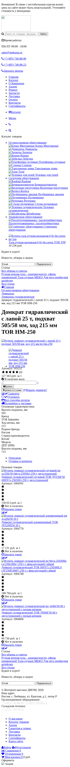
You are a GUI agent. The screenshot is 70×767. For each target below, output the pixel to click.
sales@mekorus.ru (11, 52)
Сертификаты (17, 105)
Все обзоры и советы (14, 270)
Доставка (14, 96)
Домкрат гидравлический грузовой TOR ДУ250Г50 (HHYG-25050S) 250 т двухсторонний (33, 478)
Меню (12, 118)
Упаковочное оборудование (25, 216)
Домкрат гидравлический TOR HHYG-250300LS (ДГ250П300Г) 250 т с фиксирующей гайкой (31, 569)
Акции (13, 86)
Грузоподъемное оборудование (27, 142)
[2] (6, 372)
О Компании (16, 83)
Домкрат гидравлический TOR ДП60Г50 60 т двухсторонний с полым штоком (29, 614)
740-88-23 (15, 64)
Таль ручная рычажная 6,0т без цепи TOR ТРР (37, 242)
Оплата (13, 99)
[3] (10, 372)
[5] (17, 372)
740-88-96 (15, 58)
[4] (13, 372)
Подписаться (44, 264)
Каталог (13, 80)
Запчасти (14, 93)
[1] (3, 372)
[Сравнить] (4, 512)
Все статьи (8, 283)
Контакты (15, 102)
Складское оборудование (24, 178)
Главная (13, 76)
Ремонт (13, 89)
